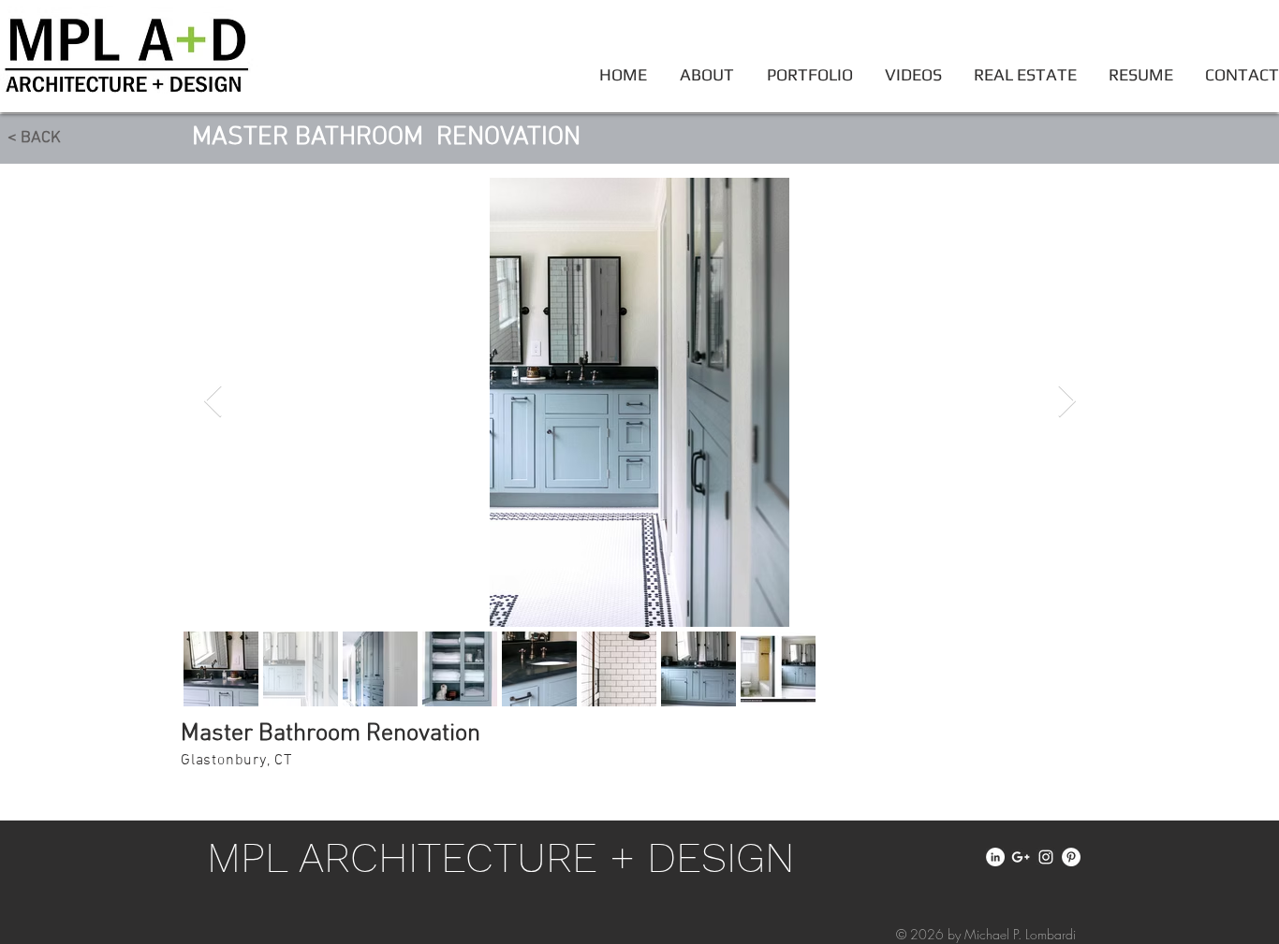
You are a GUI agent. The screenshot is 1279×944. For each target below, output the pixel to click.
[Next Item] (1066, 402)
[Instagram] (1045, 857)
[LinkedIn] (995, 857)
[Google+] (1020, 857)
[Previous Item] (212, 402)
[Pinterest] (1071, 857)
